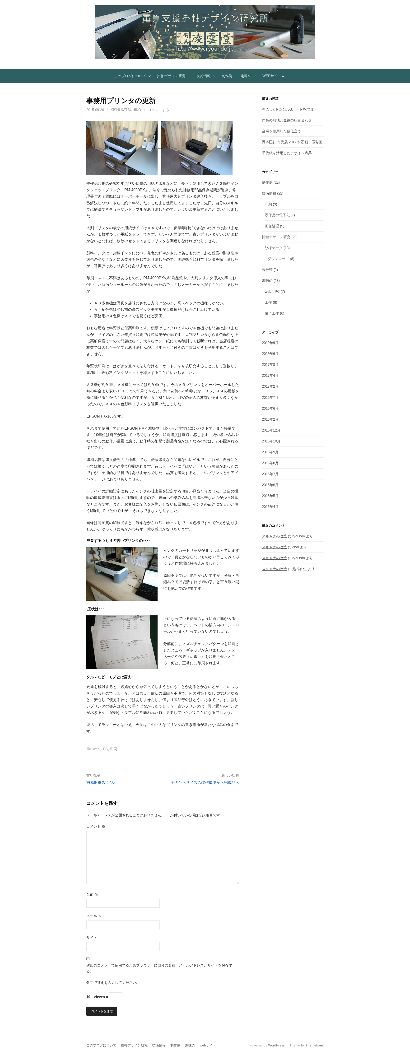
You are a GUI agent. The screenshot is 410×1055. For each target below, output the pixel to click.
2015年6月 (270, 485)
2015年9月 (270, 452)
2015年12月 (271, 430)
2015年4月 (270, 507)
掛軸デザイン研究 (171, 76)
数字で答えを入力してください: (111, 983)
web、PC (100, 749)
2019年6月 (270, 354)
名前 (92, 894)
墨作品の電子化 (277, 215)
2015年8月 (270, 463)
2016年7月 (270, 397)
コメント (95, 826)
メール (94, 916)
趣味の (246, 76)
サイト (91, 937)
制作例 (227, 76)
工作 (268, 302)
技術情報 (203, 76)
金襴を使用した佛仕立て (281, 131)
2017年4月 (270, 375)
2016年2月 (270, 419)
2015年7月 (270, 474)
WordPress (276, 1045)
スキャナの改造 (274, 536)
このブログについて (130, 76)
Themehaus (315, 1045)
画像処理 (272, 226)
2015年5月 (270, 496)
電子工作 (272, 313)
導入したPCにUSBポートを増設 (287, 109)
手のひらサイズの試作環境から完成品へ (205, 783)
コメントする (158, 110)
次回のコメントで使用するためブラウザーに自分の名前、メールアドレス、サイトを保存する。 (159, 968)
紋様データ (274, 248)
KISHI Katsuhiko (126, 110)
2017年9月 (270, 365)
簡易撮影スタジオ (101, 783)
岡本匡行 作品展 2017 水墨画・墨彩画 (292, 142)
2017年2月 (270, 386)
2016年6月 (270, 408)
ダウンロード (278, 259)
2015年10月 (271, 441)
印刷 (113, 749)
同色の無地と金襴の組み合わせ (287, 120)
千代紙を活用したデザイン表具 (287, 153)
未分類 (267, 270)
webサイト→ (273, 76)
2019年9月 (270, 343)
